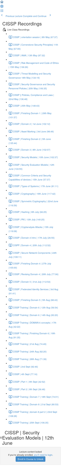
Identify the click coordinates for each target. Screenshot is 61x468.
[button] (2, 2)
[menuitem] (2, 7)
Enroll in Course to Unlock (30, 459)
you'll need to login (43, 454)
